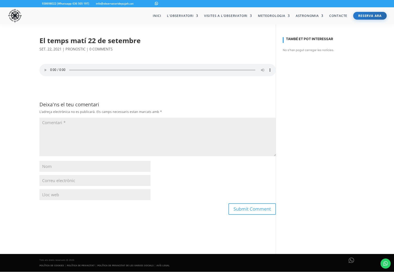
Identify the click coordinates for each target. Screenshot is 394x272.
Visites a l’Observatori (225, 16)
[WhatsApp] (156, 3)
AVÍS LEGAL (163, 265)
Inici (157, 16)
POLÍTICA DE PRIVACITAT (81, 265)
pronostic (75, 49)
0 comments (101, 49)
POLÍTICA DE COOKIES (51, 265)
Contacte (338, 16)
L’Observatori (180, 16)
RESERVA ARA (370, 15)
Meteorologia (271, 16)
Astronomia (307, 16)
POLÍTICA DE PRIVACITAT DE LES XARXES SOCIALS (125, 265)
